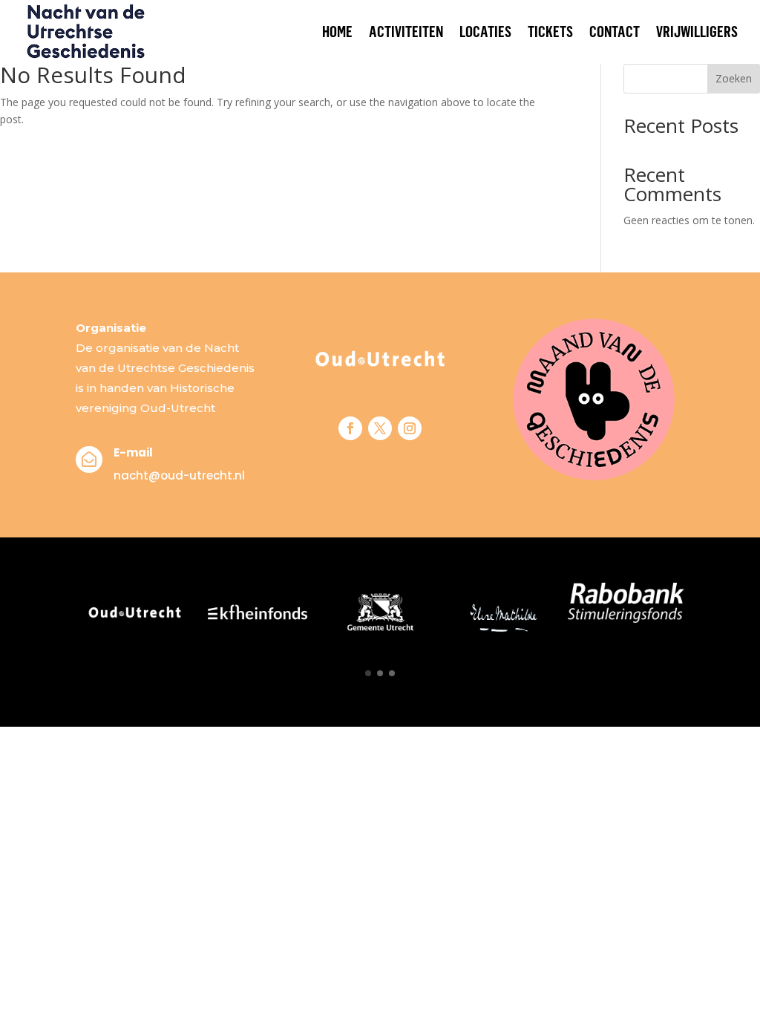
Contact (614, 31)
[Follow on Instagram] (410, 428)
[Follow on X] (380, 428)
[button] (368, 673)
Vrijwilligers (697, 31)
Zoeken (733, 78)
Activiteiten (406, 31)
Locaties (485, 31)
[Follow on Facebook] (350, 428)
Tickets (550, 31)
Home (337, 31)
